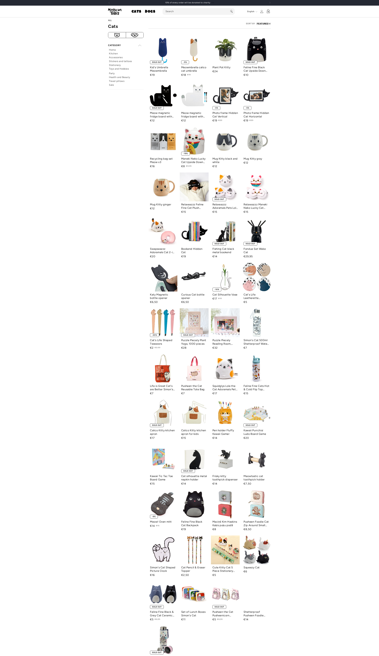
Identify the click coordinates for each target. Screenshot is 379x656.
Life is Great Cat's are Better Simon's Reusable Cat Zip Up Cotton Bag (161, 387)
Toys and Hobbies (119, 68)
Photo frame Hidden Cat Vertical (225, 114)
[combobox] (199, 11)
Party (112, 73)
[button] (136, 11)
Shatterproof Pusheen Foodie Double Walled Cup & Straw (256, 613)
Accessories (116, 57)
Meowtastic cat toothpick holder (254, 477)
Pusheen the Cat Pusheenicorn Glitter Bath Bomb (223, 613)
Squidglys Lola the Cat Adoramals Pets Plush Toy (224, 387)
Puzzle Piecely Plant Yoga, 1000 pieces (193, 342)
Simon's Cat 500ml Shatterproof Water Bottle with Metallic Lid (256, 342)
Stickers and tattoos (120, 61)
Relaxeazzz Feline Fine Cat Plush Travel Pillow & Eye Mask (193, 206)
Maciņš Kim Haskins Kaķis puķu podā (224, 523)
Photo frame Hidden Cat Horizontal (256, 114)
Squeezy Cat (252, 567)
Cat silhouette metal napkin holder (194, 477)
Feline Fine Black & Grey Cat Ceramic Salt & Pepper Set (162, 613)
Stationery (115, 65)
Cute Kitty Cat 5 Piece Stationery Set (222, 569)
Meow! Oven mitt (161, 521)
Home (112, 49)
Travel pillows (116, 81)
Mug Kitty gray (253, 158)
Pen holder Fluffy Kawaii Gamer (223, 432)
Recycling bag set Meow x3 (161, 160)
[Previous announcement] (109, 3)
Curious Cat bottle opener (193, 296)
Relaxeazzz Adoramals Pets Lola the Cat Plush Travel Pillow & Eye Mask (225, 206)
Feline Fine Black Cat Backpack (191, 523)
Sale (111, 84)
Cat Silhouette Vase (224, 294)
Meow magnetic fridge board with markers (192, 114)
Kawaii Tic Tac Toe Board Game (161, 477)
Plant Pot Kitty (221, 67)
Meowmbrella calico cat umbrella (193, 69)
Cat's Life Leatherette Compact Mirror (253, 296)
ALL (110, 20)
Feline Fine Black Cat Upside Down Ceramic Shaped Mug (255, 69)
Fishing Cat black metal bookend (223, 250)
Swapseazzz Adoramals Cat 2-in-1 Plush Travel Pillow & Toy (162, 250)
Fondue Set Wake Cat (255, 250)
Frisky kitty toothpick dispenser (225, 477)
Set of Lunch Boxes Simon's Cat (193, 613)
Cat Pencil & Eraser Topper (193, 569)
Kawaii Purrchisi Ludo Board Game (255, 432)
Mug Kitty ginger (160, 204)
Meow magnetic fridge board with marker (161, 114)
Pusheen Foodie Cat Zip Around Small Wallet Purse (256, 523)
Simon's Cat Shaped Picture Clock (162, 569)
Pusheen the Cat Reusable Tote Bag (193, 387)
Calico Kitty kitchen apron (162, 432)
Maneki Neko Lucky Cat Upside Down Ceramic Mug (193, 160)
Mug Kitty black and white (225, 160)
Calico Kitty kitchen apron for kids (193, 432)
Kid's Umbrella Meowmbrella (159, 69)
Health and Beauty (119, 77)
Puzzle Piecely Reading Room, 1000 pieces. (221, 342)
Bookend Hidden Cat (191, 250)
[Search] (231, 11)
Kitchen (113, 53)
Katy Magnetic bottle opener (159, 296)
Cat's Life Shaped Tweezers (161, 342)
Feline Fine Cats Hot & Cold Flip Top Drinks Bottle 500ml (256, 387)
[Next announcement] (270, 3)
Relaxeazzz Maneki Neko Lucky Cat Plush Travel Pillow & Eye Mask (256, 206)
